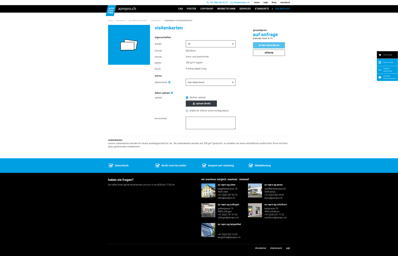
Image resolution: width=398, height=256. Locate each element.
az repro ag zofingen (228, 204)
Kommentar (161, 118)
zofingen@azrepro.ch (228, 217)
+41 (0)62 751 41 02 (227, 214)
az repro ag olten (226, 184)
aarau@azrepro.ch (273, 198)
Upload (158, 97)
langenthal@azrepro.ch (229, 237)
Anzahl (158, 43)
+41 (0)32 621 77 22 (274, 214)
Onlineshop (120, 20)
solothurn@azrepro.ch (275, 217)
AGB (288, 248)
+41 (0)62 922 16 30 (227, 234)
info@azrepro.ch (241, 2)
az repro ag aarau (273, 184)
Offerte (269, 52)
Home (110, 20)
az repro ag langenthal (229, 224)
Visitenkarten (155, 20)
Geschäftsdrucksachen (138, 20)
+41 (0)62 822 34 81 (274, 195)
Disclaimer (260, 248)
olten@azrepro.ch (226, 198)
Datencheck (161, 82)
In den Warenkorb (269, 45)
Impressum (276, 248)
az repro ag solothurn (275, 204)
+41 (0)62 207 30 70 (218, 2)
